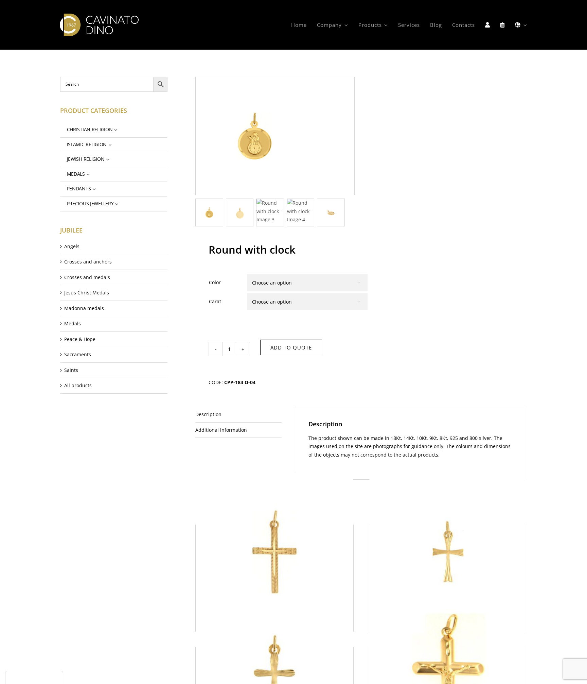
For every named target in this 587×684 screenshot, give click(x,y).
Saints (71, 370)
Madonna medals (84, 308)
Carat (215, 301)
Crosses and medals (87, 277)
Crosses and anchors (88, 261)
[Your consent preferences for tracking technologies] (34, 677)
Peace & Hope (79, 339)
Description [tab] (208, 414)
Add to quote (291, 347)
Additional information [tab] (221, 430)
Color (215, 282)
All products (78, 385)
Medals (72, 323)
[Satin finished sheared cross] (274, 551)
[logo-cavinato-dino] (99, 16)
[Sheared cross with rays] (448, 551)
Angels (71, 246)
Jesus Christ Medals (86, 292)
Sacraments (77, 354)
